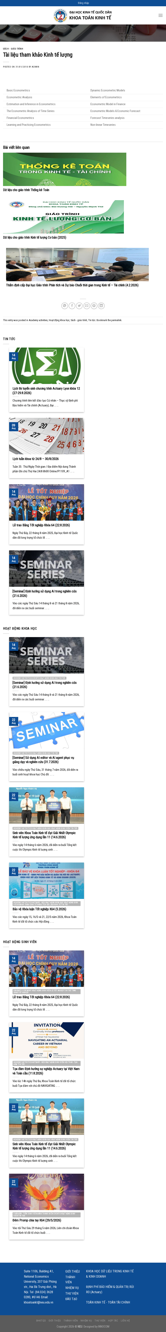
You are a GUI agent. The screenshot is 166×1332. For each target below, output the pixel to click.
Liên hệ (125, 1320)
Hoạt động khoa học (59, 320)
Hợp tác (113, 1320)
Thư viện (71, 1293)
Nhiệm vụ (72, 1288)
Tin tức (91, 320)
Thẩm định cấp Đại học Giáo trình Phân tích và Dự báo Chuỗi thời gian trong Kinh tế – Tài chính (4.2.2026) (72, 285)
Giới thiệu (72, 1271)
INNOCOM (103, 1326)
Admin (35, 67)
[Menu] (160, 15)
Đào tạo (71, 1299)
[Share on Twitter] (79, 305)
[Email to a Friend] (86, 305)
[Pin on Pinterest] (94, 305)
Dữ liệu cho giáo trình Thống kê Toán (26, 190)
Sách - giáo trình (13, 49)
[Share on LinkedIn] (101, 305)
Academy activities (38, 320)
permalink (116, 320)
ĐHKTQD (41, 1320)
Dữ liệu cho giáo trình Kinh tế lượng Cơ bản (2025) (34, 237)
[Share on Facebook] (72, 305)
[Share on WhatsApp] (64, 305)
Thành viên (70, 1279)
